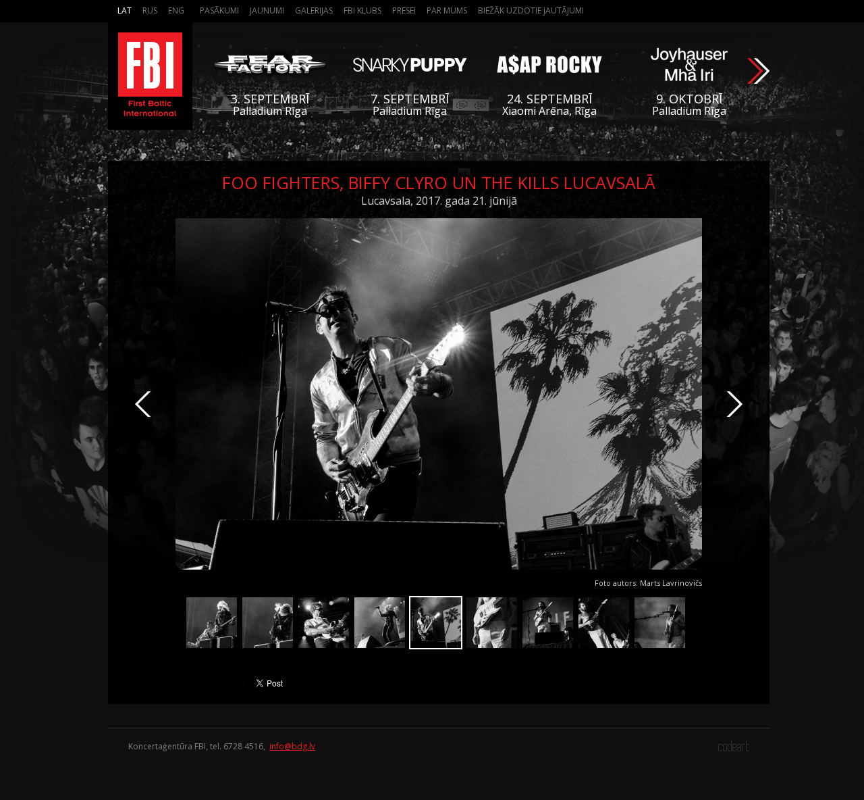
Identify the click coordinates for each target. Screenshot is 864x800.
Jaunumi (267, 10)
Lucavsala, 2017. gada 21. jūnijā (439, 200)
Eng (176, 10)
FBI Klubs (362, 10)
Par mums (447, 10)
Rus (149, 10)
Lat (124, 10)
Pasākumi (219, 10)
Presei (404, 10)
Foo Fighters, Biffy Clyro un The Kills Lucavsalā (438, 182)
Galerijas (314, 10)
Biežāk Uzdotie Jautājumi (531, 10)
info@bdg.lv (292, 746)
